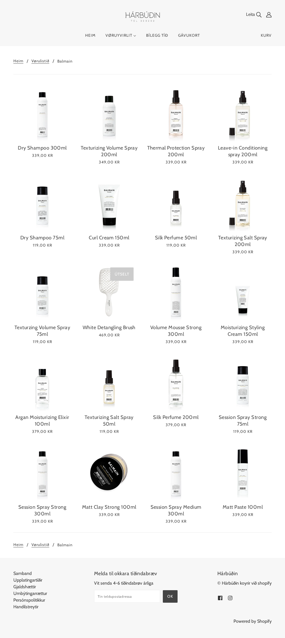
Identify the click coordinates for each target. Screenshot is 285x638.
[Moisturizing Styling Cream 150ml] (243, 292)
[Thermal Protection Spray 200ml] (176, 112)
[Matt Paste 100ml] (243, 471)
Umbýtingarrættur (30, 593)
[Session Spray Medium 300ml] (176, 471)
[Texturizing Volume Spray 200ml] (109, 112)
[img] (269, 14)
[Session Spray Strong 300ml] (42, 471)
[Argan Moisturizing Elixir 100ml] (42, 382)
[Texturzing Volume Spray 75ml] (42, 292)
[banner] (142, 16)
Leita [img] (251, 14)
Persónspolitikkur (29, 600)
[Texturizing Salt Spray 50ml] (109, 382)
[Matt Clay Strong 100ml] (109, 471)
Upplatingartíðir (27, 580)
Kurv (266, 35)
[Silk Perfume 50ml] (176, 202)
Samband (22, 573)
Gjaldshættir (24, 586)
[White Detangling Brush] (109, 292)
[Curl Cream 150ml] (109, 202)
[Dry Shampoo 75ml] (42, 202)
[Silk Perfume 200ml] (176, 382)
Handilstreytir (25, 606)
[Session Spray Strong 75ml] (243, 382)
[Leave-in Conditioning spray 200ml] (243, 112)
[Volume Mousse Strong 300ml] (176, 292)
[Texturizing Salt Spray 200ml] (243, 202)
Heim (18, 61)
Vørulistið (40, 61)
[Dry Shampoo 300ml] (42, 112)
